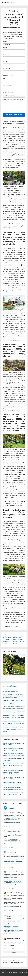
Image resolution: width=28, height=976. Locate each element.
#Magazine (15, 834)
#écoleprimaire (7, 929)
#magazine (9, 841)
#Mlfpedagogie (18, 930)
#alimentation (6, 884)
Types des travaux (8, 92)
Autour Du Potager (11, 892)
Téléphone (6, 68)
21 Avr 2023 (18, 812)
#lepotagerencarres (7, 879)
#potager (10, 881)
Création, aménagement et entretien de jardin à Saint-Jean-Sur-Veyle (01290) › (18, 639)
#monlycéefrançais (16, 927)
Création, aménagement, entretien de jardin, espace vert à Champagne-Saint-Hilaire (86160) (13, 765)
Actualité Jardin (11, 686)
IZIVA (8, 852)
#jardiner (21, 879)
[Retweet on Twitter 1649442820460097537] (7, 848)
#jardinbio (22, 841)
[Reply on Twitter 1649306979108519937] (4, 934)
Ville (4, 78)
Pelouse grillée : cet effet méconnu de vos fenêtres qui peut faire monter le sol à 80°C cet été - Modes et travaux (13, 717)
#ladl (11, 929)
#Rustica (20, 834)
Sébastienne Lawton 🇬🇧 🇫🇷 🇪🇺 (13, 938)
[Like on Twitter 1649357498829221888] (9, 911)
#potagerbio (14, 881)
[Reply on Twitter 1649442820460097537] (4, 848)
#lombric (9, 882)
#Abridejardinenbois (19, 861)
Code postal (7, 85)
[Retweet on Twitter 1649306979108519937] (7, 934)
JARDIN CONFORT (7, 3)
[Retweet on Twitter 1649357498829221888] (7, 911)
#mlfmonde (6, 927)
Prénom (5, 54)
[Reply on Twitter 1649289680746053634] (4, 949)
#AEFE (9, 927)
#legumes (19, 881)
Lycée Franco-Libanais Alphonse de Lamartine (15, 916)
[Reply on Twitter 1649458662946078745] (4, 827)
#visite (20, 882)
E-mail (5, 61)
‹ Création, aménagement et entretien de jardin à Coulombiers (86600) (8, 639)
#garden (5, 861)
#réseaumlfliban (15, 929)
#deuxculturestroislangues (9, 930)
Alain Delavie (9, 831)
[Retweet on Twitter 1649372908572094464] (7, 889)
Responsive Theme (23, 972)
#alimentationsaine (16, 931)
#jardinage (15, 822)
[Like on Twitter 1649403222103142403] (9, 868)
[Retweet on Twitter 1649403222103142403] (7, 868)
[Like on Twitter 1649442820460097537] (9, 848)
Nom (5, 47)
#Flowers (5, 942)
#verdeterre (14, 882)
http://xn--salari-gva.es (12, 819)
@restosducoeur (7, 818)
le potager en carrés (11, 871)
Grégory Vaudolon (11, 812)
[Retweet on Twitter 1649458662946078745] (7, 827)
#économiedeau (15, 906)
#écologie (6, 906)
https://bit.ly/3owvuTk (15, 858)
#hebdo (13, 841)
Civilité (5, 41)
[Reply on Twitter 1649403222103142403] (4, 868)
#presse (5, 841)
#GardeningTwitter (14, 942)
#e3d (22, 930)
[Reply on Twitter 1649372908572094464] (4, 889)
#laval (5, 822)
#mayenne (15, 818)
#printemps (12, 884)
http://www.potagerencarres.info (10, 877)
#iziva (10, 863)
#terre (18, 882)
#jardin (8, 861)
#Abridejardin (6, 863)
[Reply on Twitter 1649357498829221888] (4, 911)
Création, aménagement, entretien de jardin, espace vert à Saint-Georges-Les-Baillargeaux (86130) (13, 772)
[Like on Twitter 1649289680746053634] (10, 949)
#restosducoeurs (9, 822)
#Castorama (14, 863)
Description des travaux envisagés (13, 99)
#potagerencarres (15, 879)
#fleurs (9, 942)
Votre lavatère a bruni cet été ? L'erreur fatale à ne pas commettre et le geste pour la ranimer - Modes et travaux (13, 729)
